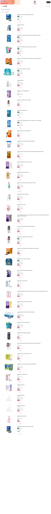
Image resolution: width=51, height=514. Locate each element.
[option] (2, 12)
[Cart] (49, 6)
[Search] (46, 6)
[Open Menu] (2, 6)
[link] (5, 6)
